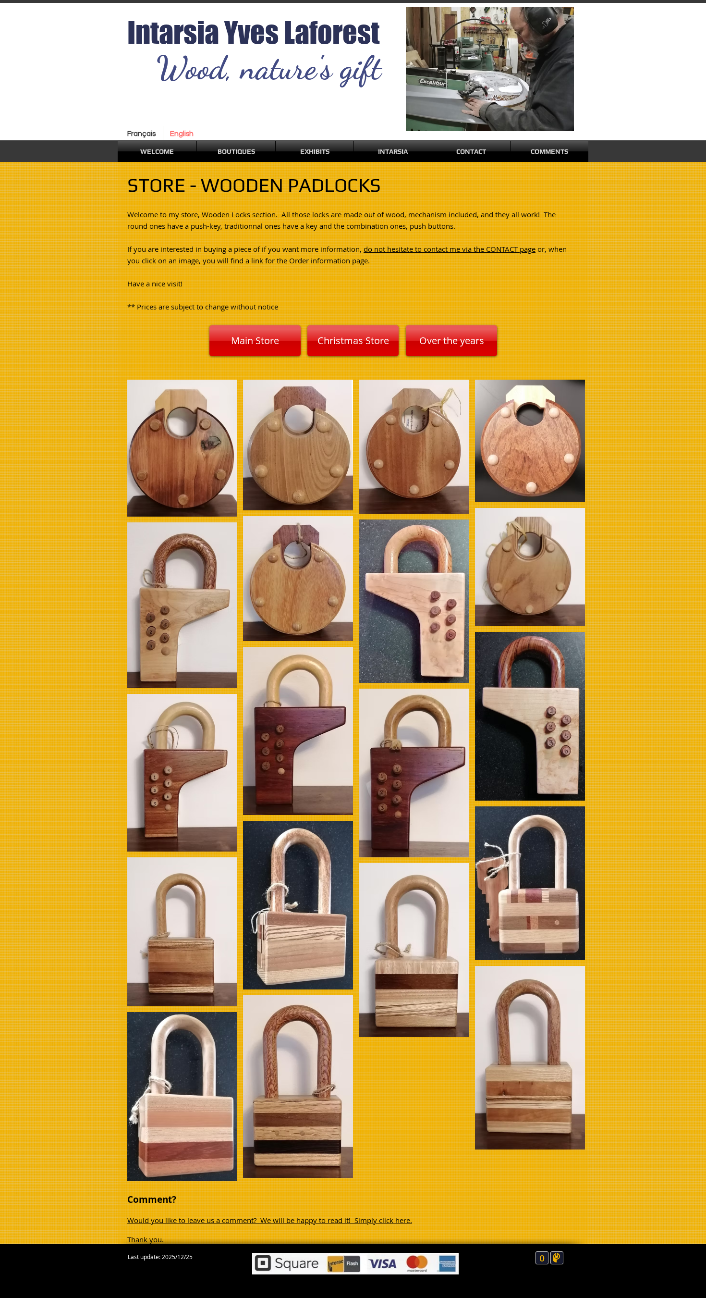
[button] (236, 151)
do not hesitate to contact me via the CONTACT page (450, 249)
